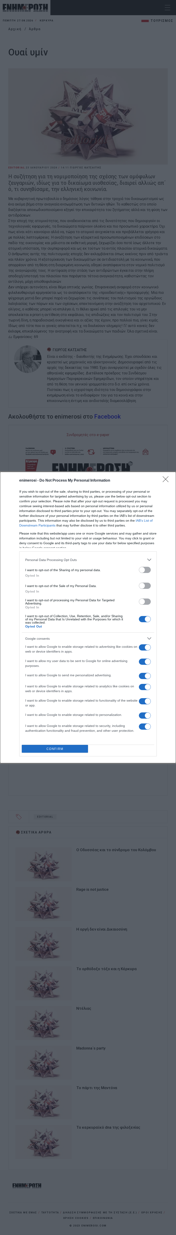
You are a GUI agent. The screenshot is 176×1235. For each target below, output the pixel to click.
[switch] (145, 570)
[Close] (167, 480)
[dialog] (88, 617)
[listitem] (88, 559)
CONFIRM (55, 749)
